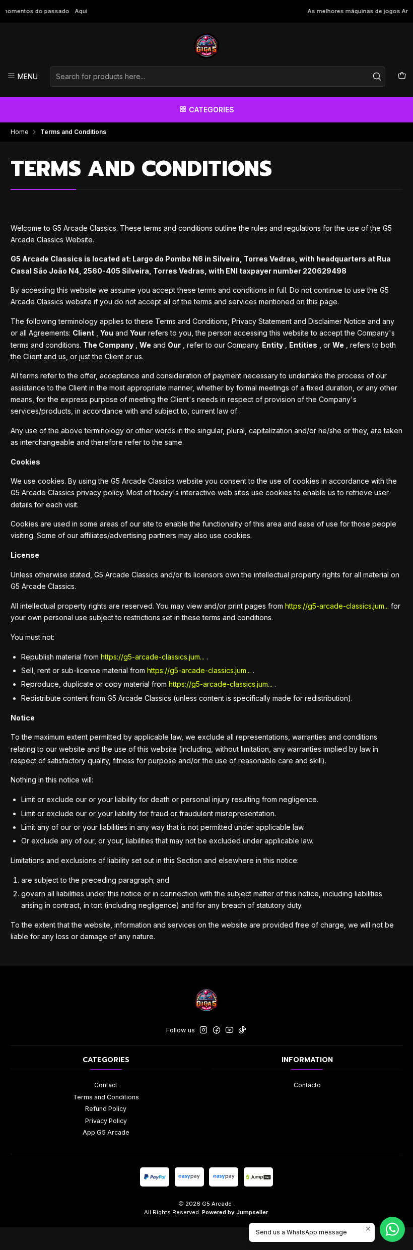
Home (20, 132)
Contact (105, 1085)
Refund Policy (105, 1108)
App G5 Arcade (106, 1132)
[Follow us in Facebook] (216, 1030)
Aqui (34, 11)
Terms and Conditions (106, 1097)
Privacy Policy (106, 1121)
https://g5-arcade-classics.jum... (337, 606)
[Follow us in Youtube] (229, 1030)
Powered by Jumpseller (235, 1212)
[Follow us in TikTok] (242, 1030)
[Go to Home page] (206, 45)
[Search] (376, 77)
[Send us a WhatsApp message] (392, 1229)
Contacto (307, 1085)
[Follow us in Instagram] (203, 1030)
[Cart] (401, 76)
